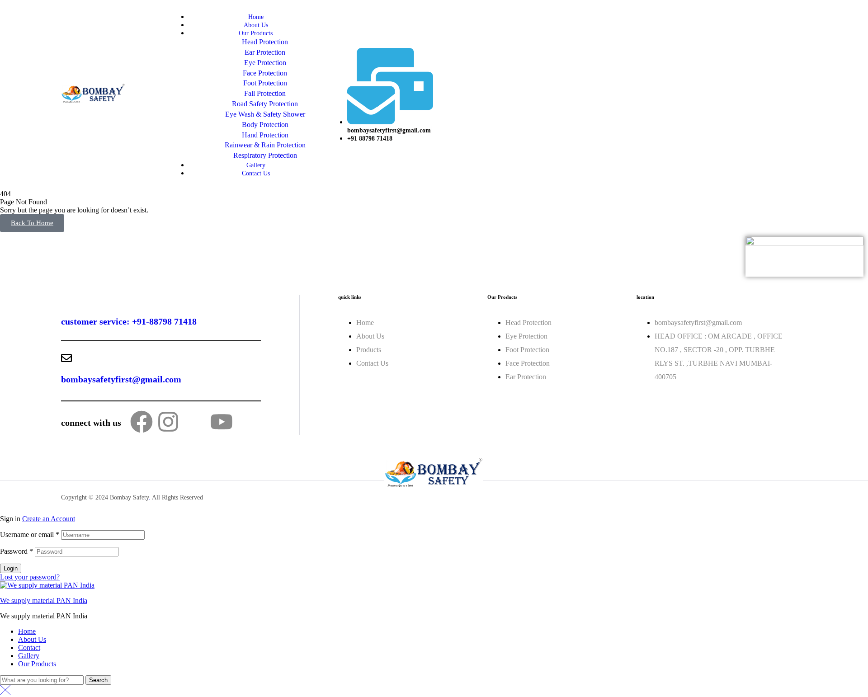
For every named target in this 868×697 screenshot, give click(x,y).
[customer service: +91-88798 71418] (66, 300)
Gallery (28, 655)
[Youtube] (221, 421)
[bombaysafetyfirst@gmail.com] (66, 358)
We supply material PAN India (43, 600)
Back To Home (32, 222)
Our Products (37, 664)
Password (16, 551)
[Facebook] (141, 421)
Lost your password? (30, 577)
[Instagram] (168, 421)
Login (11, 568)
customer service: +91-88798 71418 (129, 321)
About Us (32, 639)
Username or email (29, 534)
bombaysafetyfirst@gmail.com (121, 379)
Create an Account (48, 519)
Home (27, 631)
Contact (29, 647)
